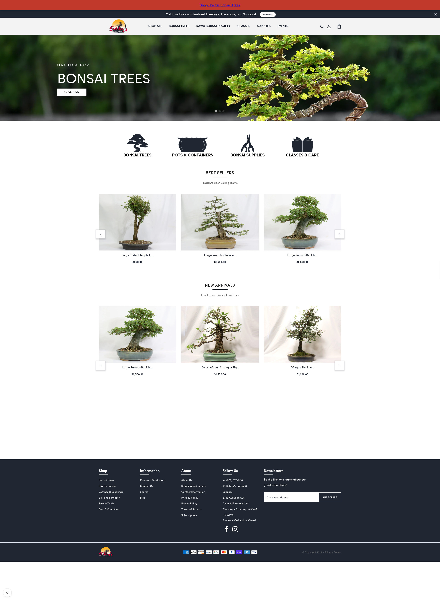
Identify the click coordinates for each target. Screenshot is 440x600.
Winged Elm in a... (220, 367)
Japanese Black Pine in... (302, 367)
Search (144, 491)
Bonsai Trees (179, 26)
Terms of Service (191, 509)
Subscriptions (189, 515)
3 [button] (221, 111)
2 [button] (218, 111)
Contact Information (193, 491)
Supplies (264, 26)
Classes (243, 26)
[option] (220, 121)
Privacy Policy (189, 497)
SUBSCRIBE (330, 497)
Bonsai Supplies (247, 155)
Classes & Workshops (153, 480)
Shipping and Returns (193, 486)
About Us (186, 480)
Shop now (72, 92)
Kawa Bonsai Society (213, 26)
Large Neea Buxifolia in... (137, 255)
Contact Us (146, 486)
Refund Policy (189, 503)
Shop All (155, 26)
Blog (142, 497)
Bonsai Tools (106, 503)
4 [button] (224, 111)
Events (282, 26)
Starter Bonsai (107, 486)
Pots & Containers (192, 155)
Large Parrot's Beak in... (220, 255)
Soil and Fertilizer (109, 497)
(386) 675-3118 (234, 480)
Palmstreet (267, 14)
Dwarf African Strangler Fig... (302, 255)
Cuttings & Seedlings (111, 491)
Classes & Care (302, 155)
